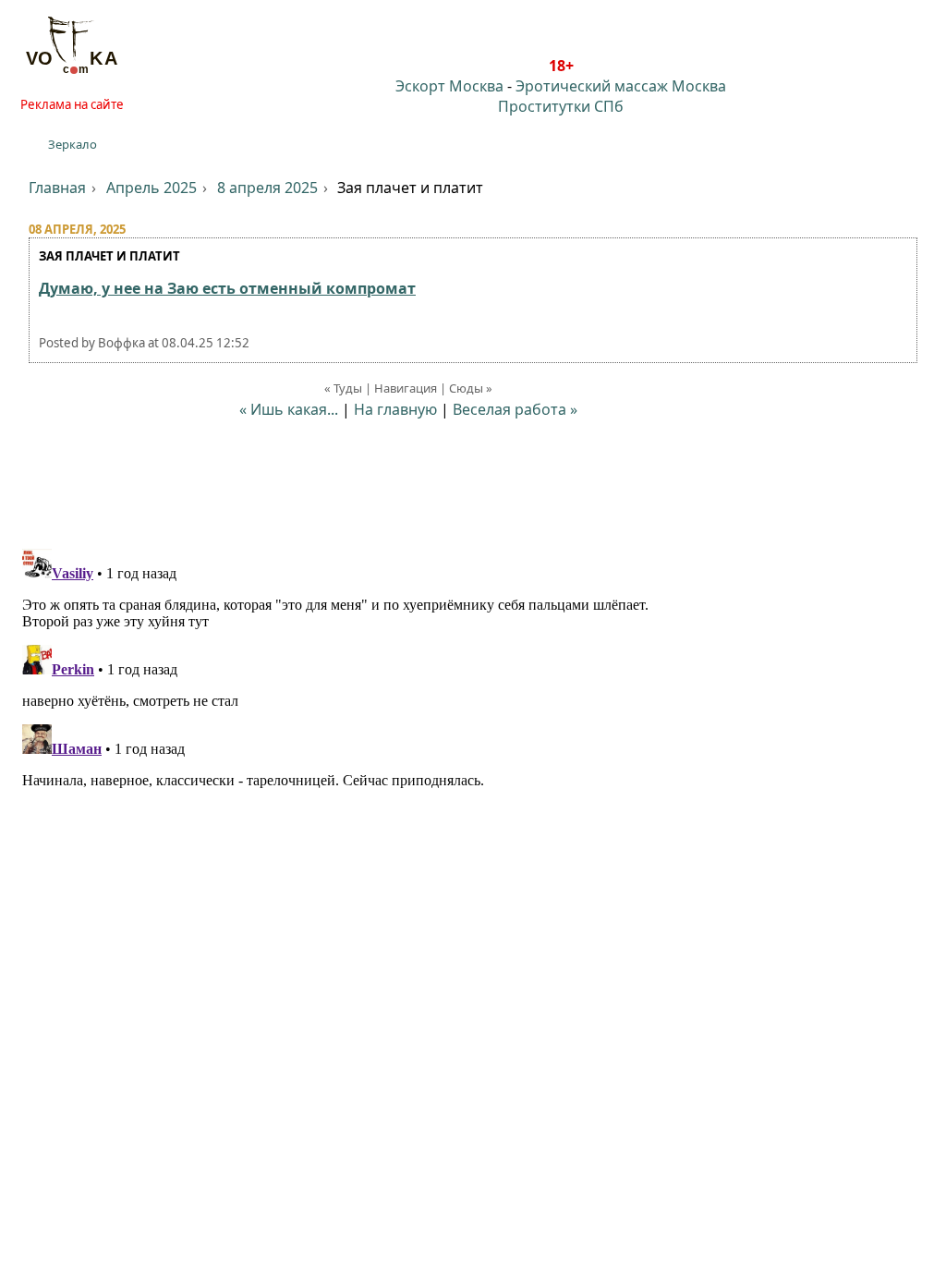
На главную (395, 409)
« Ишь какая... (288, 409)
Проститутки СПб (561, 106)
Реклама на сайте (72, 104)
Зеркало (72, 144)
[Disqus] (473, 772)
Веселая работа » (515, 409)
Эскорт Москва (449, 86)
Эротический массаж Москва (620, 86)
